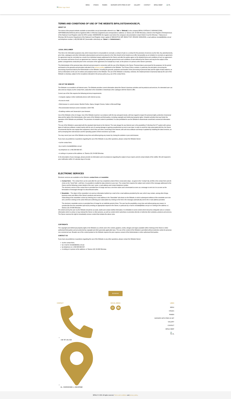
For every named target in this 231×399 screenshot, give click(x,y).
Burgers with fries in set (120, 5)
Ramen (104, 5)
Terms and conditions (120, 395)
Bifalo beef (158, 5)
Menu (88, 5)
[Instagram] (112, 308)
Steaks (96, 5)
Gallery (137, 5)
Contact (147, 5)
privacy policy (99, 67)
